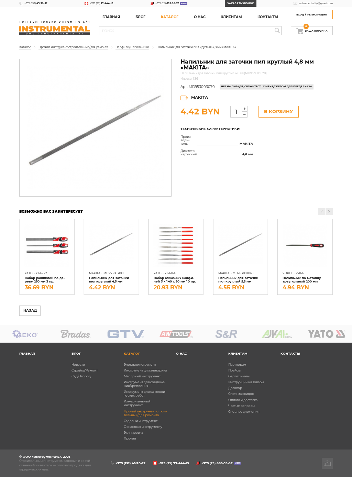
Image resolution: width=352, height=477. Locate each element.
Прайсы (234, 370)
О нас (200, 17)
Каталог (169, 17)
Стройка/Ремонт (85, 370)
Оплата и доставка (242, 400)
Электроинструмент (140, 364)
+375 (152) (35, 3)
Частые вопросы (241, 406)
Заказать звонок (240, 3)
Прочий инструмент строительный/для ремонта (145, 413)
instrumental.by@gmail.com (315, 3)
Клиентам (238, 353)
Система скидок (241, 394)
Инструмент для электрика (145, 370)
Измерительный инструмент (137, 403)
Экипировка (133, 432)
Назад (30, 310)
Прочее (130, 438)
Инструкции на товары (246, 382)
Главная (111, 17)
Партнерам (237, 364)
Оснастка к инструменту (143, 427)
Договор (235, 388)
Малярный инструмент (142, 376)
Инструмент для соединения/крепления (144, 384)
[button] (329, 211)
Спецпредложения (243, 411)
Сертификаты (239, 376)
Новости (78, 364)
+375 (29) (101, 3)
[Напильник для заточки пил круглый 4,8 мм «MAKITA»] (95, 127)
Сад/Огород (81, 376)
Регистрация (317, 14)
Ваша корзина (316, 29)
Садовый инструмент (140, 421)
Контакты (267, 17)
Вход (300, 14)
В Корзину (278, 111)
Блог (76, 353)
